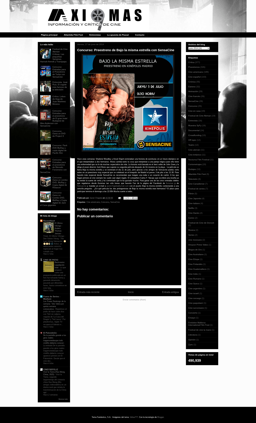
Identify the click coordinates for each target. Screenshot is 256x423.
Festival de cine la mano (199, 330)
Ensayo (191, 318)
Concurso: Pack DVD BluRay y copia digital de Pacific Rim (59, 149)
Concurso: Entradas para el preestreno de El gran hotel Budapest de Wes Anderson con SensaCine (53, 118)
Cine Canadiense (196, 184)
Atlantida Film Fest (73, 35)
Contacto (139, 35)
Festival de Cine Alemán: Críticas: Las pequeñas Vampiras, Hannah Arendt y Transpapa (54, 55)
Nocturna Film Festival (198, 159)
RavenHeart (49, 221)
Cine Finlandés (195, 264)
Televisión (192, 179)
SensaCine (115, 202)
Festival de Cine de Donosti (201, 223)
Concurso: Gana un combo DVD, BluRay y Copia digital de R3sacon (60, 182)
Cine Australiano (196, 254)
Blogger (160, 417)
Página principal (49, 35)
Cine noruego (194, 298)
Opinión (192, 339)
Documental (194, 130)
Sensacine (82, 186)
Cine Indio (193, 274)
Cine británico (194, 155)
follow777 (134, 417)
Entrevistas (95, 35)
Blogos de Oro (195, 249)
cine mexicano (195, 240)
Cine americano (93, 202)
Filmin (191, 193)
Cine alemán (194, 150)
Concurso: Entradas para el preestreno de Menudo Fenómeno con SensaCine (53, 166)
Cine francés (194, 96)
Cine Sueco (193, 283)
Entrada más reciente (88, 292)
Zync (190, 344)
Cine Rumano (194, 279)
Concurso (105, 202)
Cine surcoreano (196, 308)
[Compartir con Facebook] (133, 198)
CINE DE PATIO (50, 260)
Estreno (192, 86)
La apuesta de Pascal (118, 35)
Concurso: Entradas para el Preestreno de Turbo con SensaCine (59, 72)
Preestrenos (194, 67)
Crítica (191, 62)
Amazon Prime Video (198, 245)
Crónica (192, 82)
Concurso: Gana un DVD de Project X (58, 133)
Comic (191, 218)
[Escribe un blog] (127, 198)
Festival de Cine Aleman (199, 116)
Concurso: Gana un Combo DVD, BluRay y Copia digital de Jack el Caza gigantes (53, 198)
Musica (191, 230)
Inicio (131, 292)
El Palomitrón (50, 333)
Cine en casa (194, 111)
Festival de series (196, 188)
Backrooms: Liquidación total (60, 265)
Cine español (194, 77)
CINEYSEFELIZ (50, 369)
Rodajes (192, 169)
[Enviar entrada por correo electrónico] (119, 198)
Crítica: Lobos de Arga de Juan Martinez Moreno (59, 100)
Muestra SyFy (194, 125)
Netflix (191, 208)
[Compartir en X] (130, 198)
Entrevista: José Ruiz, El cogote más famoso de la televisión (59, 86)
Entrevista (193, 120)
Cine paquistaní (195, 303)
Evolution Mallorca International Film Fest (198, 323)
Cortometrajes (195, 164)
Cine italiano (194, 203)
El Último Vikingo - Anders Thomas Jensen (59, 228)
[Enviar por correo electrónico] (124, 198)
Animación (193, 91)
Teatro (191, 145)
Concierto (192, 313)
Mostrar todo (63, 399)
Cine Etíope (193, 259)
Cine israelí (193, 293)
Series (191, 235)
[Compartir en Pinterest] (136, 198)
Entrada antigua (170, 292)
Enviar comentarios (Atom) (134, 300)
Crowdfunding (194, 135)
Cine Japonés (194, 198)
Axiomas (169, 183)
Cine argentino (195, 288)
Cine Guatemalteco (197, 269)
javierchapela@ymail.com (118, 186)
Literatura (192, 335)
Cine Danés (193, 213)
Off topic (192, 140)
